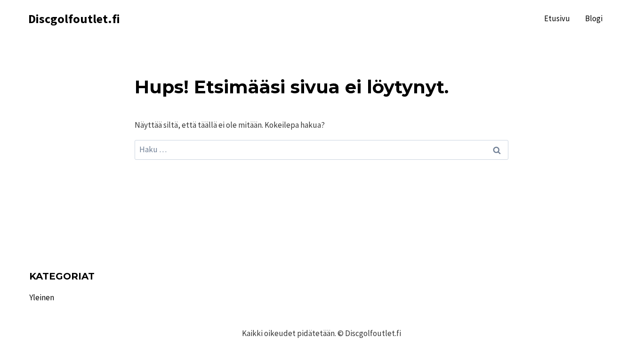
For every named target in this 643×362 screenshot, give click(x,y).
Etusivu (557, 18)
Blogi (594, 18)
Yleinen (41, 297)
